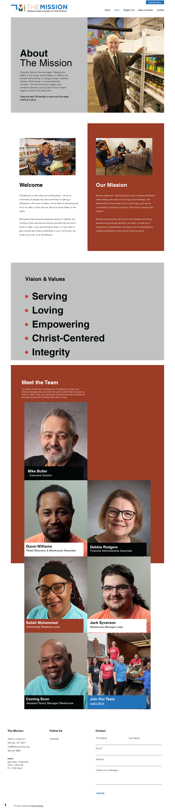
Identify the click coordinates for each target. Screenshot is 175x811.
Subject (100, 759)
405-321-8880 (14, 750)
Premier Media (37, 806)
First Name (101, 738)
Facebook (54, 738)
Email (98, 748)
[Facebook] (5, 805)
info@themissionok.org (18, 746)
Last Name (134, 738)
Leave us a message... (107, 770)
